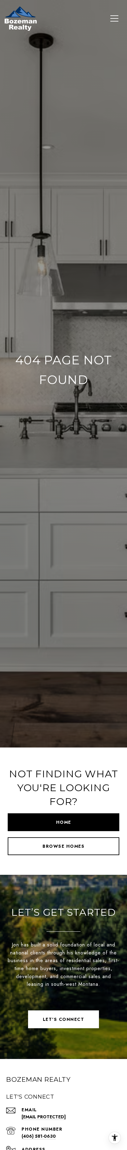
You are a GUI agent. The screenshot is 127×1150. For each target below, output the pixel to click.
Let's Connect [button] (63, 1019)
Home (63, 822)
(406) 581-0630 (39, 1136)
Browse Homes (63, 846)
